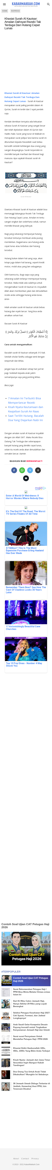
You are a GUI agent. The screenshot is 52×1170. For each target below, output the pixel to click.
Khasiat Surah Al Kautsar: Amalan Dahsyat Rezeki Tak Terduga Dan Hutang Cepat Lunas (22, 23)
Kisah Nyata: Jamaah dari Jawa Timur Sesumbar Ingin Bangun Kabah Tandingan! (31, 1062)
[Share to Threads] (38, 470)
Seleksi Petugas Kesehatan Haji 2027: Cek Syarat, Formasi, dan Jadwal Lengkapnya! (31, 1015)
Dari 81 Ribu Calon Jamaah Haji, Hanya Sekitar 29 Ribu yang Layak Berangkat (30, 1003)
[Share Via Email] (26, 478)
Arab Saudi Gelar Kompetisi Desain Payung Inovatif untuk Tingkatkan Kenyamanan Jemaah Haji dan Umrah (31, 1027)
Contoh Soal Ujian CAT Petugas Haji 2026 (25, 926)
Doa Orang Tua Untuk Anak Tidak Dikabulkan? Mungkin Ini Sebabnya (30, 1072)
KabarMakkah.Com (31, 1164)
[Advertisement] (26, 62)
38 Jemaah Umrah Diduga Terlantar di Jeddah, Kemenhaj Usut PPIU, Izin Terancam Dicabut (31, 1086)
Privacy (35, 1159)
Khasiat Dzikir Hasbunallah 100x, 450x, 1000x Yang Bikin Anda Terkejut (31, 1049)
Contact (25, 1159)
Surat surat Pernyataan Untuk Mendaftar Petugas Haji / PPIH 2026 (30, 1037)
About (16, 1159)
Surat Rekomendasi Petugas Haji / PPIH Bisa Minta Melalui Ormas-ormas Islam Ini (31, 992)
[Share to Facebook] (14, 470)
